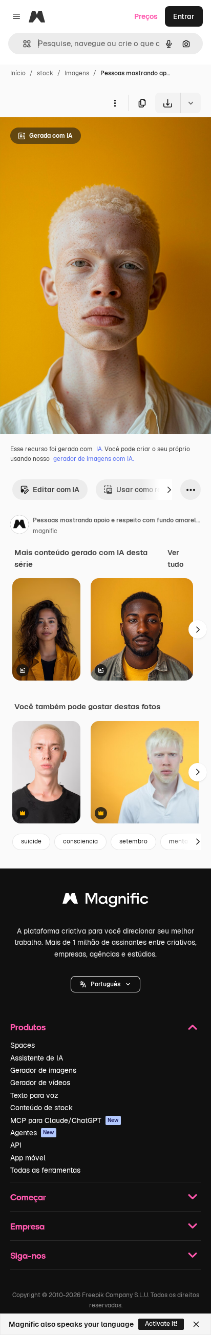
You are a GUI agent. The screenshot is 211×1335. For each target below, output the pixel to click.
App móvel (28, 1157)
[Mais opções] (114, 103)
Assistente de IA (36, 1058)
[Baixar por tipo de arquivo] (190, 103)
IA (99, 449)
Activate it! (161, 1324)
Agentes (32, 1132)
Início (18, 73)
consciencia (80, 841)
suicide (31, 841)
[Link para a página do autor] (19, 526)
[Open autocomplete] (23, 44)
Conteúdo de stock (41, 1107)
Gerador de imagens (43, 1070)
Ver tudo (175, 558)
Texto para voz (34, 1095)
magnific (45, 531)
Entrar (184, 16)
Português (105, 984)
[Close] (196, 1324)
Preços (146, 16)
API (16, 1145)
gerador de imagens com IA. (93, 459)
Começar (28, 1197)
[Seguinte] (169, 489)
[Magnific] (105, 901)
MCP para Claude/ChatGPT (64, 1120)
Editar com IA (56, 489)
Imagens (77, 73)
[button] (105, 984)
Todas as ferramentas (45, 1170)
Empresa (27, 1226)
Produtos (28, 1027)
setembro (133, 841)
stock (45, 73)
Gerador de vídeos (40, 1082)
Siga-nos (28, 1255)
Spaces (22, 1045)
